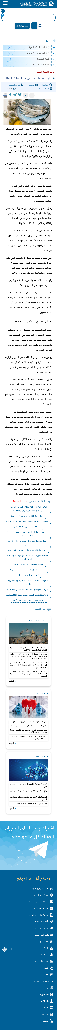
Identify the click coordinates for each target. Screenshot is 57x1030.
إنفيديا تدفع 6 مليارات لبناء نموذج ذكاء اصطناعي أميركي (28, 798)
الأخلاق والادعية (42, 921)
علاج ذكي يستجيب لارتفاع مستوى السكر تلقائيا (29, 726)
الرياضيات (45, 1014)
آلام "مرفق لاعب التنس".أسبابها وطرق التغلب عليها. (27, 595)
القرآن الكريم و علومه (40, 888)
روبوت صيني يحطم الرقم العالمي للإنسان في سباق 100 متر (28, 792)
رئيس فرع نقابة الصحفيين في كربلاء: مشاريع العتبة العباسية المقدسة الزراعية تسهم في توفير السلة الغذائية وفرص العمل (28, 656)
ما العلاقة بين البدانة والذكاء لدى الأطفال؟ (27, 600)
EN (2, 11)
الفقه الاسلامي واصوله (39, 902)
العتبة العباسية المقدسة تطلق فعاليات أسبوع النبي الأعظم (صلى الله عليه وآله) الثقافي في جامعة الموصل (28, 665)
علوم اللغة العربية (41, 935)
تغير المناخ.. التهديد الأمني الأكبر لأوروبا (32, 803)
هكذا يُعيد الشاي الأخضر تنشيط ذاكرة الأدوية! (27, 570)
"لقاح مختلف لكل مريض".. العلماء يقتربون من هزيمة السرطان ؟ (28, 737)
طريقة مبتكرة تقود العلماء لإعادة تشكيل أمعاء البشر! (27, 590)
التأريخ (46, 948)
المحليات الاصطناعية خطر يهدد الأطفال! (27, 564)
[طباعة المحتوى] (5, 95)
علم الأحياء (44, 1008)
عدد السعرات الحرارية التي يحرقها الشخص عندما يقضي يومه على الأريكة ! (28, 731)
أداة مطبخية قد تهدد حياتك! (27, 575)
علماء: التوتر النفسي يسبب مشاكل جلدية (27, 516)
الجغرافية (45, 955)
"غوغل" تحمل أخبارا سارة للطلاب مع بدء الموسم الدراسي (28, 785)
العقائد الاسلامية (41, 895)
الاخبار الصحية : (41, 72)
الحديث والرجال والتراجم (39, 915)
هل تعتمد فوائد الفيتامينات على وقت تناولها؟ (29, 722)
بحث (34, 25)
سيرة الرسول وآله (41, 908)
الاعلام (46, 974)
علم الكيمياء (44, 1001)
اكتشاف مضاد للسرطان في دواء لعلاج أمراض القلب (27, 521)
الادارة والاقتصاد (42, 961)
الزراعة (46, 988)
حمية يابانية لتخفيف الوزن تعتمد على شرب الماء (27, 550)
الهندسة (45, 1021)
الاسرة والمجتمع (42, 928)
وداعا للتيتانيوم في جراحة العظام (27, 527)
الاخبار (48, 41)
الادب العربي (43, 941)
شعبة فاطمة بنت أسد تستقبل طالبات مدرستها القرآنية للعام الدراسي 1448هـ (28, 649)
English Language (40, 981)
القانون (46, 968)
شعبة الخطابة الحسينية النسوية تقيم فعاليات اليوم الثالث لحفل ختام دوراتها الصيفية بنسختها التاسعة (28, 674)
